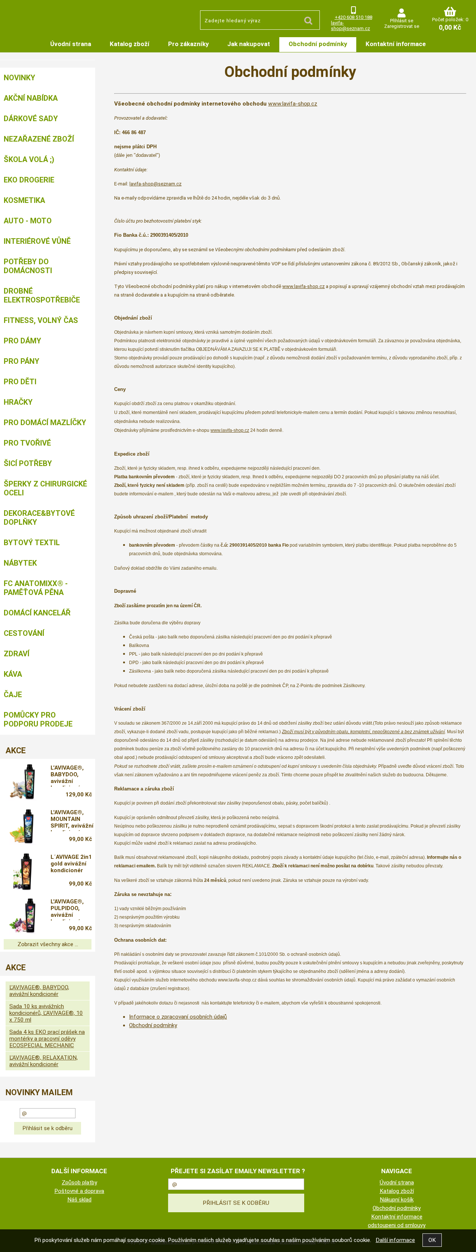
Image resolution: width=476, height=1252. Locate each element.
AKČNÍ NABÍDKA (31, 98)
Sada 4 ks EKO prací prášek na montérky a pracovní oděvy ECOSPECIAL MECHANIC (47, 1039)
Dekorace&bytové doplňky (39, 518)
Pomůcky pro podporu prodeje (38, 719)
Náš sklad (79, 1199)
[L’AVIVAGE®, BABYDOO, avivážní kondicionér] (23, 782)
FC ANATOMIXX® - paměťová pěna (36, 588)
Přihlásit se (401, 20)
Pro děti (20, 381)
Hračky (18, 402)
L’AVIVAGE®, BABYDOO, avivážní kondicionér (67, 775)
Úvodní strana (70, 44)
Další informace (395, 1240)
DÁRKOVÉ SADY (31, 118)
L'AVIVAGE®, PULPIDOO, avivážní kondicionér (67, 909)
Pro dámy (22, 340)
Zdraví (16, 653)
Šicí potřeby (28, 463)
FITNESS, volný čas (41, 320)
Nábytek (20, 563)
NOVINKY (19, 77)
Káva (13, 674)
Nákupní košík (397, 1199)
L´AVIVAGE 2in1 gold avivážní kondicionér (71, 864)
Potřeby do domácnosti (28, 266)
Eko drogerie (29, 179)
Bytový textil (32, 542)
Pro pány (21, 361)
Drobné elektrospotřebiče (42, 295)
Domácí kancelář (37, 612)
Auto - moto (28, 220)
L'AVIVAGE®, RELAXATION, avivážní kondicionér (43, 1061)
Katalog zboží (129, 44)
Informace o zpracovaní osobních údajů (178, 1016)
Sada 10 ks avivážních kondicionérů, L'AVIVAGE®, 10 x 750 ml (46, 1013)
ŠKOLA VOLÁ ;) (29, 159)
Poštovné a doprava (79, 1191)
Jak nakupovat (248, 44)
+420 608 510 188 (353, 17)
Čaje (13, 694)
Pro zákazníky (188, 44)
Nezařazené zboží (39, 139)
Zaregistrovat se (401, 26)
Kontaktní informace (396, 44)
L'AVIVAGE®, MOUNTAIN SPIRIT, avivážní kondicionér (72, 820)
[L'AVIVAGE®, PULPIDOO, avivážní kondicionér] (23, 916)
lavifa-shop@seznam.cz (350, 25)
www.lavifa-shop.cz (292, 103)
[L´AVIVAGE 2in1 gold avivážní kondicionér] (23, 871)
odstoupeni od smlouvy (396, 1225)
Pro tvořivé (27, 443)
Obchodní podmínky (318, 44)
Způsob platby (79, 1182)
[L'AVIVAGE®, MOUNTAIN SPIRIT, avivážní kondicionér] (23, 826)
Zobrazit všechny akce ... (47, 944)
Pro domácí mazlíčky (45, 422)
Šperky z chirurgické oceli (45, 488)
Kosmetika (24, 200)
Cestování (24, 633)
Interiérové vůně (37, 241)
